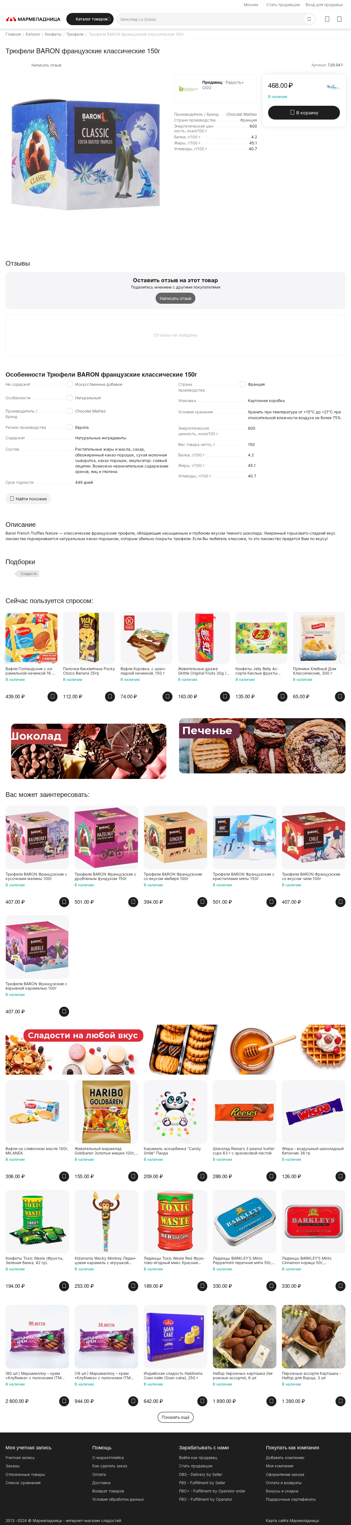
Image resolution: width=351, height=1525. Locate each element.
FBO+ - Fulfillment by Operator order (212, 1491)
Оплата (99, 1474)
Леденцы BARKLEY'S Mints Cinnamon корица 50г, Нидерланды (306, 1260)
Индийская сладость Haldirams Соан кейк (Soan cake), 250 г (173, 1375)
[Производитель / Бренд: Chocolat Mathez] (333, 86)
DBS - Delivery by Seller (200, 1474)
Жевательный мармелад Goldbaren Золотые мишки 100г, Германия (105, 1151)
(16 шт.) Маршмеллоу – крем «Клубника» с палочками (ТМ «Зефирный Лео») (102, 1376)
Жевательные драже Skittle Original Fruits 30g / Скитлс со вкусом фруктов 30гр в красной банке (162, 671)
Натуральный (88, 397)
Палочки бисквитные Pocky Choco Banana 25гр (48, 671)
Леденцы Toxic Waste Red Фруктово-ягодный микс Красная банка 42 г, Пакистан (174, 1260)
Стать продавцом (283, 4)
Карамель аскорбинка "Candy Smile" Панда (172, 1151)
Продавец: (212, 82)
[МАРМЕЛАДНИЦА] (33, 18)
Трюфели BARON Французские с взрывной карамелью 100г (36, 986)
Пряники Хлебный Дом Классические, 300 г (274, 671)
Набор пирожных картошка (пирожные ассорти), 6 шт (243, 1375)
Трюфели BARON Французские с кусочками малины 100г (36, 876)
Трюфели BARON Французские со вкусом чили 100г (311, 876)
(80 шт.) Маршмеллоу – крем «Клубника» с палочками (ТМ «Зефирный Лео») (33, 1376)
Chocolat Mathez (90, 411)
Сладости (28, 574)
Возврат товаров (108, 1491)
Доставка (101, 1482)
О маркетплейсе (108, 1457)
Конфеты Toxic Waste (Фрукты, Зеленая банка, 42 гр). (35, 1260)
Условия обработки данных (118, 1499)
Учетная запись (20, 1457)
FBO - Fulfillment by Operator (205, 1499)
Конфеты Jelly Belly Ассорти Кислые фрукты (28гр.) (216, 671)
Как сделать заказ (109, 1465)
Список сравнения (23, 1482)
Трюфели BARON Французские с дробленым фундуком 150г (105, 876)
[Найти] (309, 19)
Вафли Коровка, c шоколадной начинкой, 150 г (102, 671)
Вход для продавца (324, 4)
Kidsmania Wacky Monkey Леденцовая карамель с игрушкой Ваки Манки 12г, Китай (105, 1260)
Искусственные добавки (98, 384)
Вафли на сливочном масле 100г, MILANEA (37, 1151)
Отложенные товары (25, 1474)
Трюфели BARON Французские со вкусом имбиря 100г (173, 876)
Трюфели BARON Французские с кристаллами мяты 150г (243, 876)
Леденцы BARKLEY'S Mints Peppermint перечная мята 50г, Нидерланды (242, 1260)
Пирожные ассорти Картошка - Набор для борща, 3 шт (311, 1375)
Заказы (13, 1465)
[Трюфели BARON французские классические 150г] (86, 155)
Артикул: (319, 65)
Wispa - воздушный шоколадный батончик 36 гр (313, 1151)
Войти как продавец (198, 1457)
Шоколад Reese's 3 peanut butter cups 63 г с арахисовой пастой (243, 1151)
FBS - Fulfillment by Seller (202, 1482)
